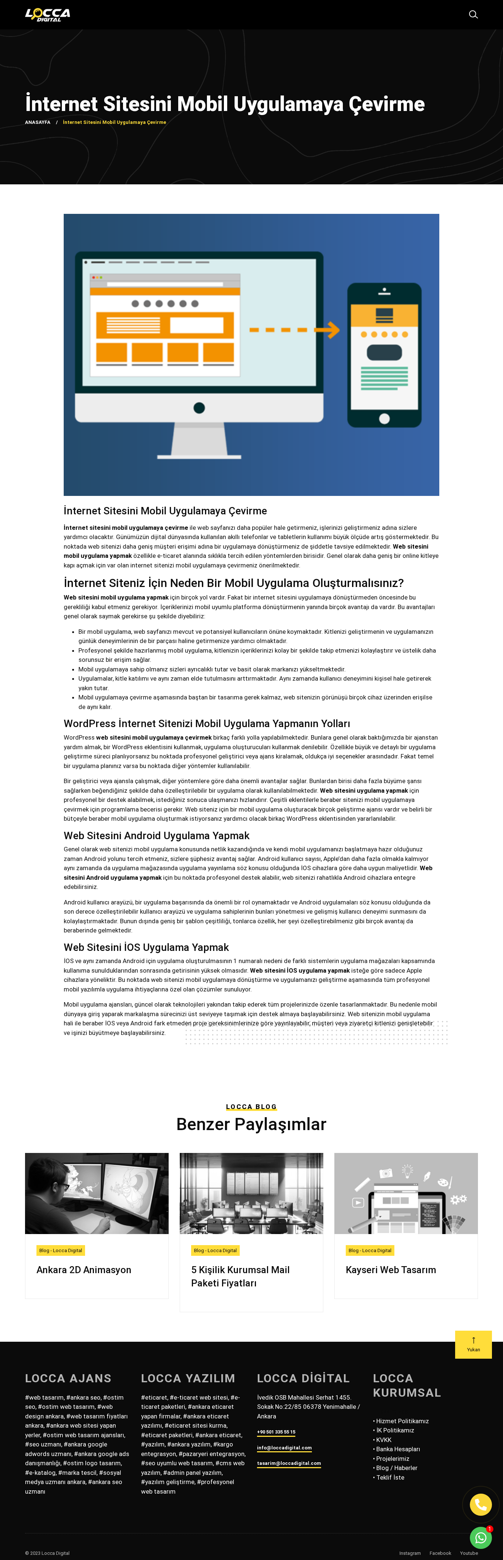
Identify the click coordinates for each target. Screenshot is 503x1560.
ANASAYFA (37, 122)
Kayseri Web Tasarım (391, 1269)
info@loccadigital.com (284, 1447)
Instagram (410, 1553)
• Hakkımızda (390, 1411)
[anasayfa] (47, 14)
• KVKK (382, 1439)
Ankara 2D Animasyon (83, 1269)
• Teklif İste (388, 1477)
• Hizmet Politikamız (401, 1421)
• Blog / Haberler (395, 1468)
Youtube (469, 1553)
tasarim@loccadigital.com (289, 1463)
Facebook (440, 1553)
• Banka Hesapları (396, 1449)
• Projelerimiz (391, 1458)
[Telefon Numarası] (481, 1505)
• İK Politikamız (393, 1430)
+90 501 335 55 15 (276, 1432)
